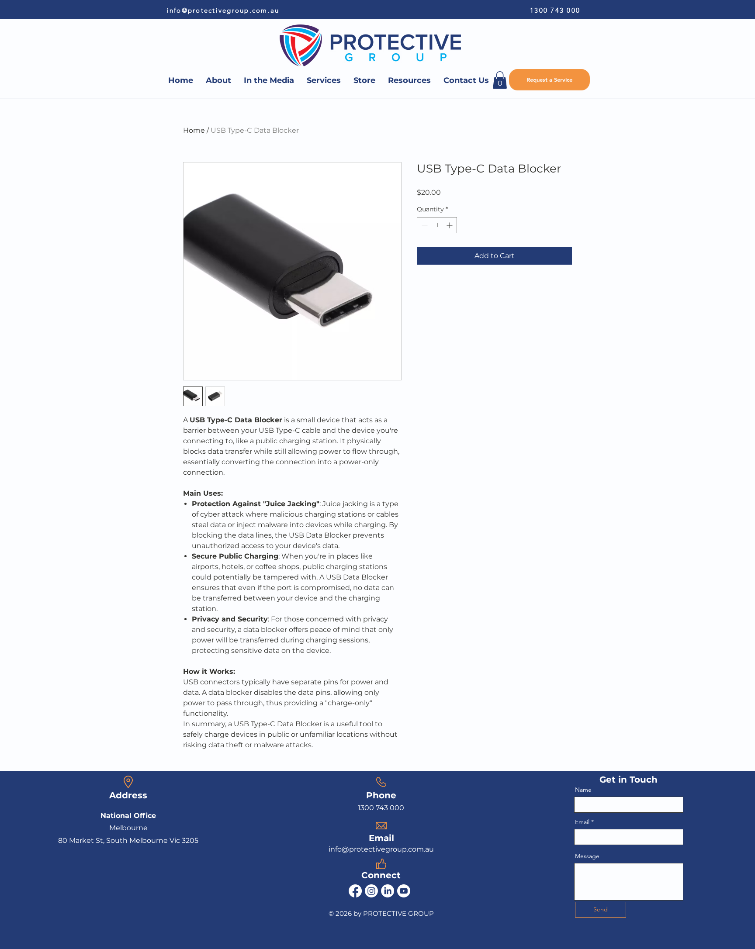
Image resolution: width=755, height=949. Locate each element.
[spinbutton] (437, 225)
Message (587, 856)
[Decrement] (423, 225)
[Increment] (450, 225)
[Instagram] (371, 890)
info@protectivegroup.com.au (223, 10)
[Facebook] (355, 890)
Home (194, 130)
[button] (499, 80)
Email (582, 822)
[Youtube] (403, 890)
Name (583, 790)
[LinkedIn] (387, 890)
